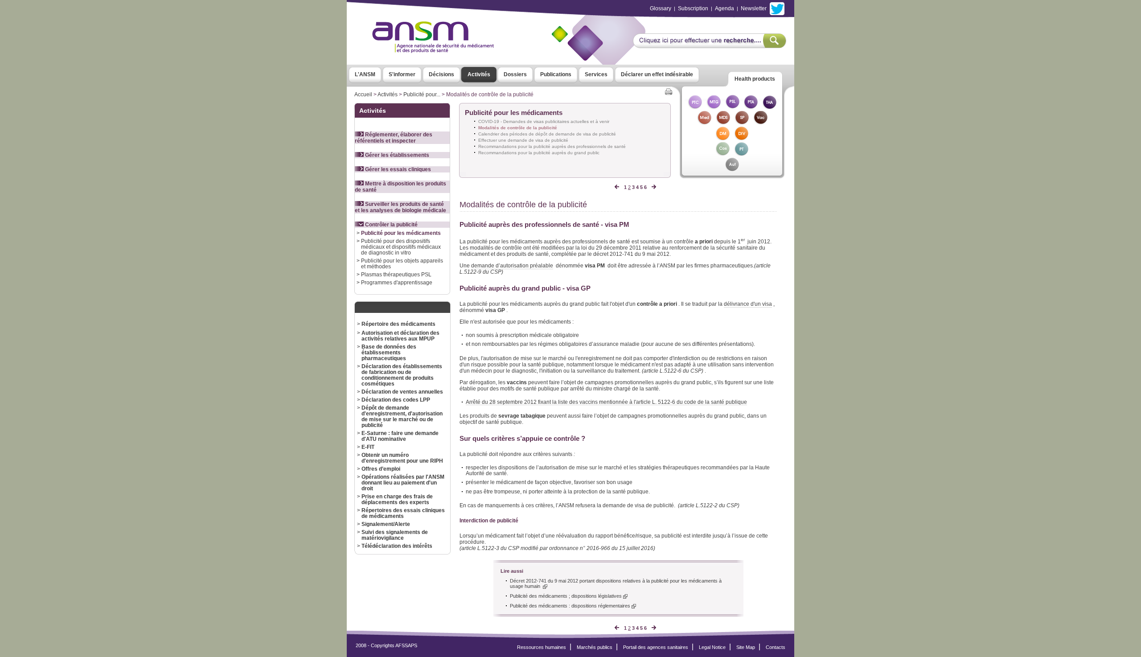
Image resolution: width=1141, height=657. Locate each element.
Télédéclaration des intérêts (396, 546)
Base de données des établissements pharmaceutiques (388, 352)
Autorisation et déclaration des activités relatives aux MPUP (400, 335)
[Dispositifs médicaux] (722, 138)
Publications (555, 74)
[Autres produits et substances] (732, 169)
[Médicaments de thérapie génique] (713, 107)
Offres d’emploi (380, 469)
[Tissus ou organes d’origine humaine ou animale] (769, 107)
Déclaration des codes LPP (395, 399)
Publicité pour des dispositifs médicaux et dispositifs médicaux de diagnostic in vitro (401, 246)
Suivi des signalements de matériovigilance (394, 535)
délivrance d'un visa (748, 304)
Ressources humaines (541, 647)
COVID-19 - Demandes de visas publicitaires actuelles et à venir (543, 121)
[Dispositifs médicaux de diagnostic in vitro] (741, 138)
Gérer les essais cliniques (397, 169)
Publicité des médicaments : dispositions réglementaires (571, 605)
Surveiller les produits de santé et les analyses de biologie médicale (400, 207)
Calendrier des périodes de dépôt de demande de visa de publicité (547, 133)
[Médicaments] (704, 122)
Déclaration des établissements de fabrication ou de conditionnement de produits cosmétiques (401, 374)
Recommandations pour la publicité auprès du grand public (538, 152)
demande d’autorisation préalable (512, 266)
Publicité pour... (421, 94)
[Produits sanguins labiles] (732, 107)
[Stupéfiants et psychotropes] (741, 122)
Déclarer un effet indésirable (657, 74)
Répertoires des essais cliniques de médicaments (403, 513)
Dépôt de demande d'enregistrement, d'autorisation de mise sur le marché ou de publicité (402, 416)
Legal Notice (712, 647)
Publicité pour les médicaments (401, 233)
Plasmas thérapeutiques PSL (396, 274)
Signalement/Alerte (385, 524)
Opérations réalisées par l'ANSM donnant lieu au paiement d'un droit (402, 482)
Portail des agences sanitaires (655, 647)
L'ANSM (365, 74)
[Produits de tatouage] (741, 153)
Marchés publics (594, 647)
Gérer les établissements (396, 155)
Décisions (441, 74)
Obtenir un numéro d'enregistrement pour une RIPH (402, 458)
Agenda (724, 8)
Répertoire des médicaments (398, 324)
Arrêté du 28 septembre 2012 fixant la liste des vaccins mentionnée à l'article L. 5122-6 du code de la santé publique (606, 402)
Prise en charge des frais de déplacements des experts (397, 499)
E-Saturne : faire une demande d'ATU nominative (400, 436)
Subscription (693, 8)
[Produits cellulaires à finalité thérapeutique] (694, 107)
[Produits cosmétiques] (722, 153)
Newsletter (754, 8)
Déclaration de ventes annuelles (402, 391)
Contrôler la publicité (391, 225)
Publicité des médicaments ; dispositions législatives (566, 596)
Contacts (775, 647)
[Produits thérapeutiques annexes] (751, 107)
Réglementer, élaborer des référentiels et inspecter (393, 137)
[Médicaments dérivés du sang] (722, 122)
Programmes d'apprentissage (396, 282)
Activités (479, 74)
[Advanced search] (709, 45)
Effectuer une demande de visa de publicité (523, 140)
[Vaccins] (760, 122)
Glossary (660, 8)
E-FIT (367, 447)
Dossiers (515, 74)
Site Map (745, 647)
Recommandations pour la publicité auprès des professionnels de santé (552, 146)
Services (596, 74)
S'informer (402, 74)
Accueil (363, 94)
